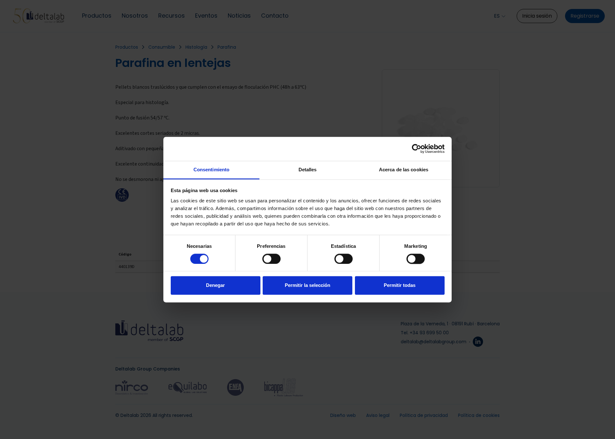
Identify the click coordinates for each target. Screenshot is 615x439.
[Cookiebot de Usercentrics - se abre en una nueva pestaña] (417, 148)
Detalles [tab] (308, 169)
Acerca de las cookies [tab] (403, 169)
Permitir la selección (307, 285)
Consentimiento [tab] (211, 169)
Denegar (215, 285)
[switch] (271, 259)
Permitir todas (399, 285)
